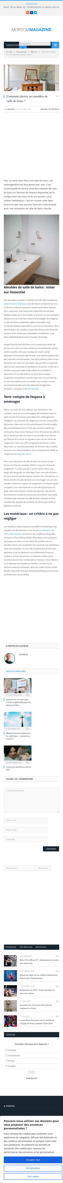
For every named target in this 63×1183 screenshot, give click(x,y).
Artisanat (12, 1050)
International (14, 1055)
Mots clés (41, 947)
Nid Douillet (33, 388)
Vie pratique (53, 109)
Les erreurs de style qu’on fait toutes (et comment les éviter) (36, 1007)
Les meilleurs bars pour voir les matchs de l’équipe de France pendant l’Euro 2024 (37, 1022)
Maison (44, 109)
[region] (31, 1149)
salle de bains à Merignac (15, 303)
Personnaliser (33, 1168)
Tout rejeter (33, 1176)
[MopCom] (31, 29)
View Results (31, 1078)
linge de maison (24, 454)
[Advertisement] (31, 147)
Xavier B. (11, 109)
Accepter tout (33, 1159)
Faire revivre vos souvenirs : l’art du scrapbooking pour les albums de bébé (18, 702)
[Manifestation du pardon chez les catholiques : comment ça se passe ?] (17, 721)
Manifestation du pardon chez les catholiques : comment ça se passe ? (18, 736)
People (11, 1060)
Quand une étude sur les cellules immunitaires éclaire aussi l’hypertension (39, 976)
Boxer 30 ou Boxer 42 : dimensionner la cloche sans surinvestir (39, 961)
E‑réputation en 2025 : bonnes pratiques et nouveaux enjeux (37, 992)
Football (11, 1066)
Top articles (25, 947)
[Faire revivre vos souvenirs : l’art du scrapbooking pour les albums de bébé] (17, 687)
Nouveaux (11, 947)
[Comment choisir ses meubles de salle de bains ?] (31, 78)
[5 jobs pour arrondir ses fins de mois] (17, 755)
